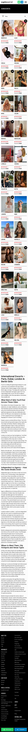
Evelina (16, 63)
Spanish (3, 670)
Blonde (3, 680)
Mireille (16, 315)
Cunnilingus (4, 716)
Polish (2, 666)
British (2, 656)
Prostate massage (19, 666)
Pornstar (17, 695)
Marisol (3, 138)
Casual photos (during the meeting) (6, 702)
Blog (16, 713)
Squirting (17, 676)
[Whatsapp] (19, 2)
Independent (18, 710)
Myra (2, 113)
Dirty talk (3, 720)
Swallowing (17, 685)
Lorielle (3, 164)
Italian (2, 662)
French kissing (18, 647)
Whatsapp (8, 729)
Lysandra (17, 264)
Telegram (21, 729)
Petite (2, 642)
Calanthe (4, 189)
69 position (4, 695)
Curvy (2, 640)
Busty (2, 638)
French (3, 658)
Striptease (17, 681)
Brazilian (3, 654)
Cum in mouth (4, 711)
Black (2, 684)
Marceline (17, 138)
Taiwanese (4, 672)
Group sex (17, 656)
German (3, 660)
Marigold (4, 38)
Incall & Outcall (4, 690)
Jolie (2, 315)
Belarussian (4, 652)
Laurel (3, 340)
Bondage (3, 700)
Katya (16, 189)
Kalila (16, 88)
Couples (3, 707)
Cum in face (4, 709)
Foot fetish (17, 645)
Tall (2, 646)
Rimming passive (19, 668)
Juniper (3, 214)
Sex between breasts (20, 672)
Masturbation (18, 660)
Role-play (17, 670)
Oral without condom (20, 664)
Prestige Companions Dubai (20, 720)
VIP (15, 698)
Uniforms (17, 687)
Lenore (3, 239)
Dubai (16, 707)
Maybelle (17, 239)
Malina (3, 264)
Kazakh (3, 664)
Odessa (16, 164)
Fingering (17, 643)
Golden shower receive (20, 654)
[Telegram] (22, 2)
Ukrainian (3, 674)
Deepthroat (4, 718)
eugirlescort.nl (6, 2)
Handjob (17, 658)
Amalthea (4, 289)
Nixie (15, 214)
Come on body (4, 713)
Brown (2, 682)
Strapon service (19, 679)
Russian (3, 668)
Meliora (16, 340)
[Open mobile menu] (25, 2)
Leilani (16, 113)
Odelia (3, 63)
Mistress (17, 662)
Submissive (17, 683)
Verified (16, 692)
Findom (16, 641)
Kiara (2, 88)
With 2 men (17, 689)
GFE (15, 650)
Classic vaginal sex (6, 705)
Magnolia (4, 365)
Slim (2, 644)
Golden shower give (19, 652)
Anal (2, 697)
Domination (17, 635)
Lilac (15, 38)
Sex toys (17, 674)
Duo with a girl (18, 637)
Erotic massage (19, 639)
